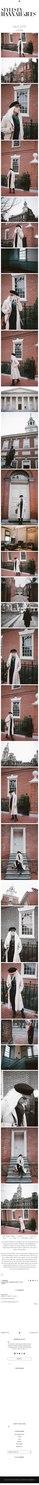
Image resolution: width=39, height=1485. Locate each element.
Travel (3, 1283)
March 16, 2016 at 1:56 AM (9, 1296)
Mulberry (18, 1238)
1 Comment (4, 1280)
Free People (26, 1236)
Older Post (34, 1332)
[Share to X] (30, 1280)
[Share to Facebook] (28, 1280)
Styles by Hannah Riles (14, 1479)
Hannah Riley (13, 1282)
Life (19, 1439)
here (16, 1236)
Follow (9, 1363)
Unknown (4, 1294)
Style (21, 1282)
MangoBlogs (31, 1479)
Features (19, 1444)
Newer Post (5, 1332)
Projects (19, 1446)
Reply (36, 1304)
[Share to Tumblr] (35, 1280)
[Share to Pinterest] (33, 1280)
